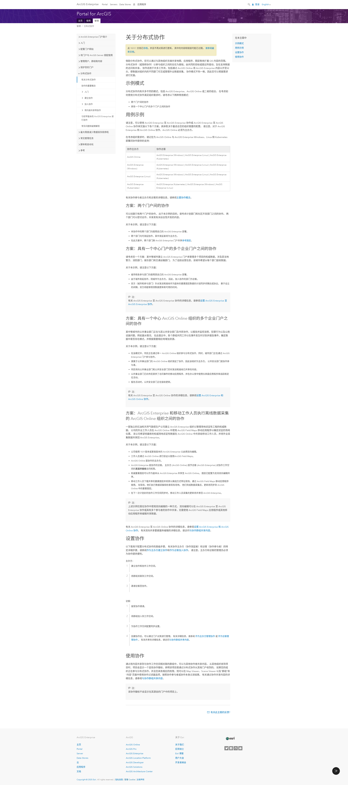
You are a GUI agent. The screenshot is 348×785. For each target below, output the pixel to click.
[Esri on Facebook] (231, 748)
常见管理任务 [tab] (87, 138)
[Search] (249, 4)
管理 (96, 20)
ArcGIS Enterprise (88, 4)
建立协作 (89, 98)
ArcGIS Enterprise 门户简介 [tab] (93, 37)
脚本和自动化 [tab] (87, 144)
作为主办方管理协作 (205, 636)
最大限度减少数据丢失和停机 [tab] (94, 132)
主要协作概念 (183, 197)
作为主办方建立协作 (157, 550)
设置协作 (239, 52)
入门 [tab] (82, 43)
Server (80, 753)
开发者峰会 (180, 762)
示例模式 (239, 43)
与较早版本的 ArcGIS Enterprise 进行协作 (97, 118)
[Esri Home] (230, 739)
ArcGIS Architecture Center (139, 771)
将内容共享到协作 (93, 110)
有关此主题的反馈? (220, 712)
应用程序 (141, 4)
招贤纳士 (179, 749)
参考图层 (186, 240)
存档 (145, 48)
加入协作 (89, 104)
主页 (80, 20)
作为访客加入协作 (179, 550)
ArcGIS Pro (131, 749)
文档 (79, 771)
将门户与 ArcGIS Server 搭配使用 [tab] (96, 55)
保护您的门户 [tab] (87, 67)
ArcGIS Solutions (134, 767)
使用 (88, 20)
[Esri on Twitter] (226, 748)
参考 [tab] (82, 150)
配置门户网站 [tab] (87, 49)
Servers (113, 4)
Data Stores (125, 4)
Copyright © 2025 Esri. (87, 779)
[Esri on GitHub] (236, 748)
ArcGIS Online (133, 744)
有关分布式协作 (88, 79)
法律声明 (140, 779)
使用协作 (239, 57)
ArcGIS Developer (135, 762)
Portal (105, 4)
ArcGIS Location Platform (138, 758)
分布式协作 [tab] (85, 73)
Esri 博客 (179, 753)
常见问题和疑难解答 (90, 126)
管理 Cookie (129, 779)
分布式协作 (89, 26)
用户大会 (179, 758)
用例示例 (239, 48)
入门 (87, 92)
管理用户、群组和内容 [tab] (91, 61)
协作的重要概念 (88, 86)
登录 (257, 4)
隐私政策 (119, 779)
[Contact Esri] (240, 748)
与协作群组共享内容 (199, 530)
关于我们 (179, 744)
